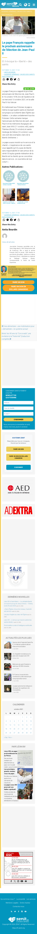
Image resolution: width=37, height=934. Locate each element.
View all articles (8, 242)
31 (31, 733)
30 (27, 733)
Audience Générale (9, 11)
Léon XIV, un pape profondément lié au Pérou (10, 753)
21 (18, 729)
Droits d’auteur (25, 903)
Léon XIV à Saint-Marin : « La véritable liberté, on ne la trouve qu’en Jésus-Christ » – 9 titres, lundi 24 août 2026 (18, 604)
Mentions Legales (12, 903)
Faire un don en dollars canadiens (18, 287)
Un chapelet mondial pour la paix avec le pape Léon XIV (22, 655)
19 (10, 729)
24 (31, 729)
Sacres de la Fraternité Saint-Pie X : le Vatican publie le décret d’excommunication (23, 644)
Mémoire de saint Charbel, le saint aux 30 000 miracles (22, 665)
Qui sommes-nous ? (8, 899)
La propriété (20, 899)
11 (6, 725)
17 (31, 725)
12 (10, 725)
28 (18, 733)
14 (18, 725)
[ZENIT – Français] (10, 4)
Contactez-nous (18, 906)
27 (14, 733)
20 (14, 729)
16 (27, 725)
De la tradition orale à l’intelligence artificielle (18, 625)
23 (27, 729)
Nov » (10, 737)
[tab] (11, 854)
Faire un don (18, 282)
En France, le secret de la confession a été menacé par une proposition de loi (22, 676)
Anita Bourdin (9, 72)
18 (6, 729)
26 (10, 733)
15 (22, 725)
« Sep (6, 737)
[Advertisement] (18, 310)
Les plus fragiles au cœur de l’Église (15, 614)
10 (31, 721)
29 (22, 733)
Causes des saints (24, 11)
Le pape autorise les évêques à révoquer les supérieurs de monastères (22, 688)
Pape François (7, 15)
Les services (31, 899)
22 (22, 729)
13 (14, 725)
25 (6, 733)
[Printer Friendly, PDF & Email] (29, 88)
